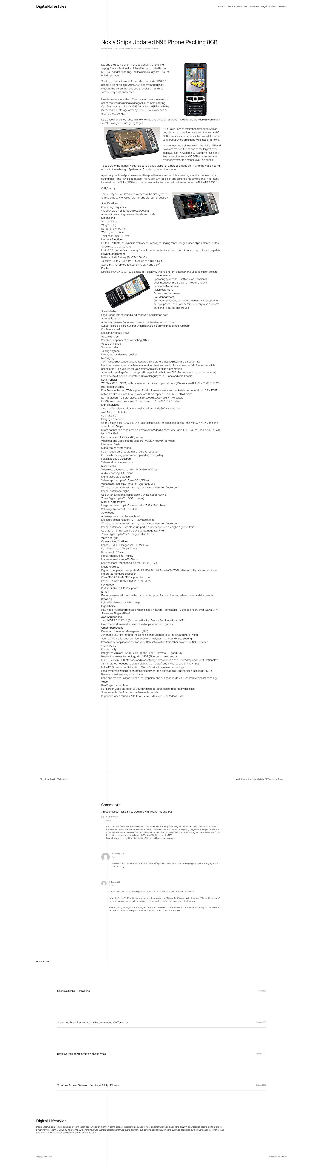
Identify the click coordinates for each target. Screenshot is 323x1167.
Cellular (138, 48)
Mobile (144, 48)
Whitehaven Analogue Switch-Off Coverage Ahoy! (260, 779)
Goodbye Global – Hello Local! (74, 990)
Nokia (149, 48)
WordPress (283, 1156)
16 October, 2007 (118, 854)
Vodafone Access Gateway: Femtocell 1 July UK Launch (89, 1085)
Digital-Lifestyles (51, 6)
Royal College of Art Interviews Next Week (81, 1053)
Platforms (155, 48)
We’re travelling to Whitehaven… (55, 779)
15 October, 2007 (112, 817)
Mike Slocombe (114, 48)
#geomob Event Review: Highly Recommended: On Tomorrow (93, 1022)
